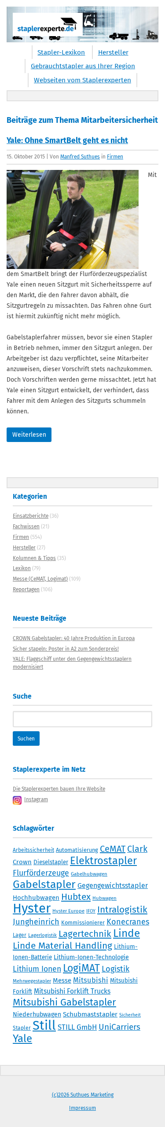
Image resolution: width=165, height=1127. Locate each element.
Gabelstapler (44, 884)
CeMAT (112, 848)
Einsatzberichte (30, 516)
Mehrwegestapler (32, 981)
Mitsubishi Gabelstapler (64, 1002)
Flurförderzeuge (41, 873)
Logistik (115, 969)
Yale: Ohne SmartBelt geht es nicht (67, 140)
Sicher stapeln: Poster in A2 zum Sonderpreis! (66, 649)
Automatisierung (77, 850)
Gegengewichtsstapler (112, 885)
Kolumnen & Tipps (34, 558)
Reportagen (26, 589)
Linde (126, 933)
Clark (137, 848)
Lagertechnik (85, 933)
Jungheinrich (36, 922)
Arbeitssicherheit (33, 850)
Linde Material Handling (62, 945)
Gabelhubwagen (89, 874)
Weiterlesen (29, 434)
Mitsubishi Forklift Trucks (72, 991)
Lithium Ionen (37, 969)
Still (44, 1025)
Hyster (32, 908)
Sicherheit (130, 1015)
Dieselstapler (50, 862)
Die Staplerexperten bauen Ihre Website (59, 789)
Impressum (82, 1108)
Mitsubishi (90, 980)
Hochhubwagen (36, 898)
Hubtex (76, 896)
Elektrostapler (103, 860)
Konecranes (127, 922)
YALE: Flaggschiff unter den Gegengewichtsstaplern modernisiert (72, 663)
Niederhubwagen (37, 1014)
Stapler (22, 1028)
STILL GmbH (77, 1027)
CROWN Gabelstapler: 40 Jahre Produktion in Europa (74, 638)
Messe (62, 980)
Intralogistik (122, 909)
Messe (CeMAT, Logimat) (40, 579)
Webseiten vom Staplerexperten (82, 80)
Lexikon (22, 568)
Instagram (36, 799)
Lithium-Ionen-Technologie (91, 957)
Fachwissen (26, 526)
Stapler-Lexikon (61, 52)
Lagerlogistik (42, 935)
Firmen (115, 157)
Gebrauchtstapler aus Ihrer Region (83, 66)
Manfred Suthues (80, 157)
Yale (22, 1038)
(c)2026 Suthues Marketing (83, 1095)
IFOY (90, 911)
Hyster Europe (68, 911)
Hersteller (113, 52)
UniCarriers (119, 1027)
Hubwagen (104, 898)
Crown (22, 862)
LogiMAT (81, 968)
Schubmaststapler (90, 1014)
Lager (19, 935)
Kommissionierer (83, 922)
